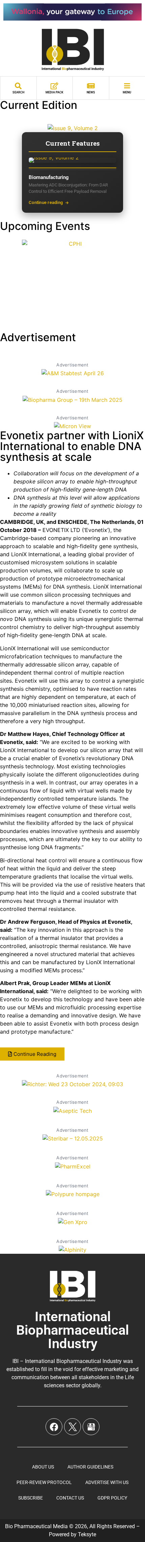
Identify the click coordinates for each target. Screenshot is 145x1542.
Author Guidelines (90, 1467)
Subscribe (30, 1498)
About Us (43, 1467)
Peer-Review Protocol (44, 1482)
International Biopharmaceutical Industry (72, 1330)
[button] (32, 1054)
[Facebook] (54, 1426)
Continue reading (46, 202)
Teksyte (87, 1534)
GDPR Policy (112, 1498)
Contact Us (70, 1498)
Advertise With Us (106, 1482)
